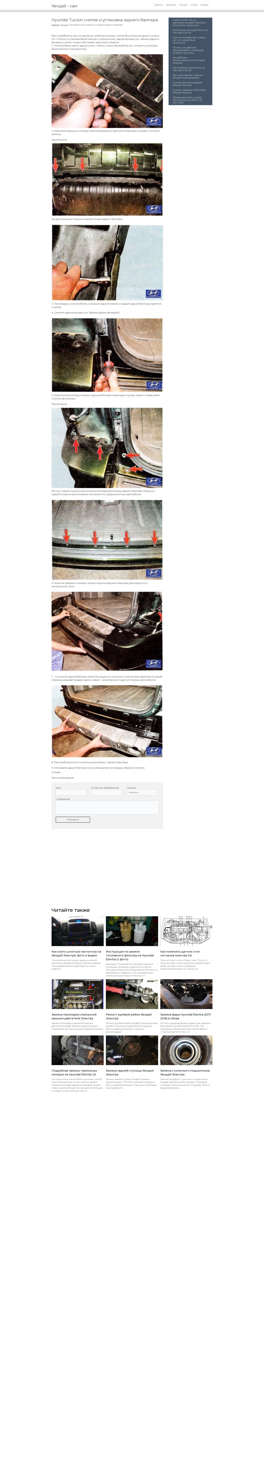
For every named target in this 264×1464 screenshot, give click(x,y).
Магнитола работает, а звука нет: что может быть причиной (189, 40)
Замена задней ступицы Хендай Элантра (130, 1072)
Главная (55, 25)
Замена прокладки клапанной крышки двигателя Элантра (74, 1016)
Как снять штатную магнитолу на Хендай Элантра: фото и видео (76, 953)
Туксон (64, 25)
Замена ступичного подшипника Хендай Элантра (185, 1072)
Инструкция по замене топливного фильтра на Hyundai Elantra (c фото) (130, 955)
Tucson (183, 5)
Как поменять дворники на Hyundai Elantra (189, 69)
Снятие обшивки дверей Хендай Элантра (188, 84)
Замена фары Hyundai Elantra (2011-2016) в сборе (185, 1016)
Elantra (158, 5)
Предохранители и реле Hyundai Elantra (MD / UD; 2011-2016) (188, 100)
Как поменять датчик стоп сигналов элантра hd (180, 953)
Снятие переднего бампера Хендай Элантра (189, 91)
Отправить (73, 819)
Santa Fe (171, 5)
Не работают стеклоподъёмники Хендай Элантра (189, 60)
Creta (194, 5)
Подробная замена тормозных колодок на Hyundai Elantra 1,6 (74, 1072)
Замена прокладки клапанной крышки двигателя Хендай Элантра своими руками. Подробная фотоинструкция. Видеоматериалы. (77, 1026)
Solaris (204, 5)
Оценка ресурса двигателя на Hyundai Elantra (190, 31)
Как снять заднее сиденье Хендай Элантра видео (188, 76)
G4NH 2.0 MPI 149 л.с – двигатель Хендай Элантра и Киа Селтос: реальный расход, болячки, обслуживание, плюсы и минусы (190, 23)
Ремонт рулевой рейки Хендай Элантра (129, 1016)
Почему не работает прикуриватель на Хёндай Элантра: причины (188, 50)
